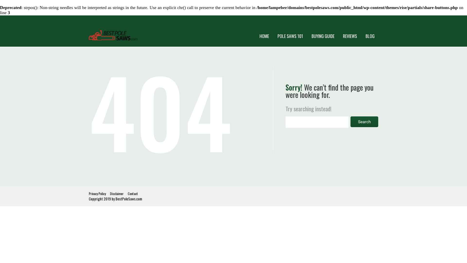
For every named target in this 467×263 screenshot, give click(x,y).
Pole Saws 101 (290, 36)
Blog (370, 36)
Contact (133, 193)
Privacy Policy (97, 193)
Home (264, 36)
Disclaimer (117, 193)
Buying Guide (323, 36)
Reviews (350, 36)
